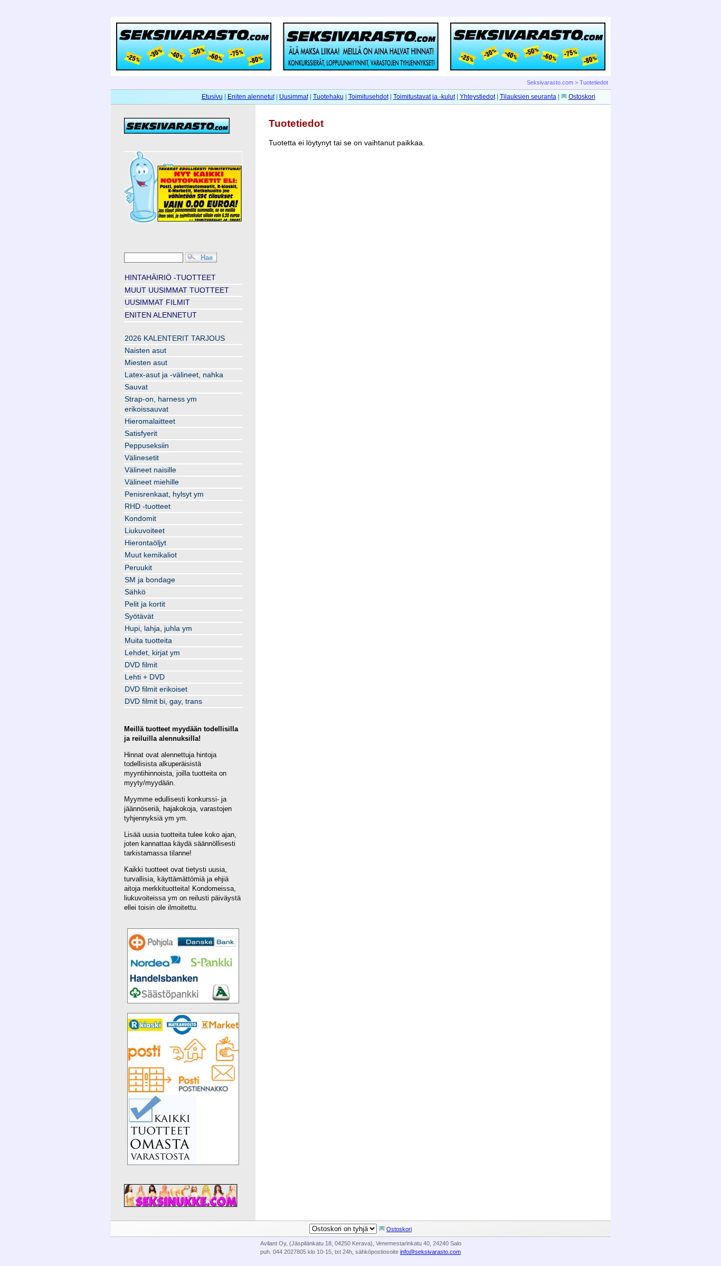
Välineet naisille (150, 470)
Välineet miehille (152, 482)
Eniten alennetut (250, 96)
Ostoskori (581, 96)
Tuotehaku (328, 96)
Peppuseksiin (147, 446)
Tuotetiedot (594, 82)
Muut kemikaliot (151, 555)
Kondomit (140, 519)
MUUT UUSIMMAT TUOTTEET (177, 290)
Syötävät (139, 616)
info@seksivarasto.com (430, 1252)
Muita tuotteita (148, 641)
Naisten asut (145, 351)
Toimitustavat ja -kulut (424, 96)
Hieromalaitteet (150, 421)
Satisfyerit (141, 433)
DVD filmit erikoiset (156, 689)
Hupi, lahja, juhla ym (158, 628)
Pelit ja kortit (145, 604)
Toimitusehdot (368, 96)
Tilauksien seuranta (528, 96)
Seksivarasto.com (550, 82)
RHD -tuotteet (147, 506)
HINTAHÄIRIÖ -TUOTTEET (170, 277)
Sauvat (136, 387)
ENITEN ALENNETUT (161, 315)
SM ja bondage (150, 580)
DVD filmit (141, 665)
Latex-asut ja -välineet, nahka (174, 375)
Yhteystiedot (477, 96)
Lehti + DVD (145, 677)
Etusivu (212, 96)
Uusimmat (293, 96)
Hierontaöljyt (145, 543)
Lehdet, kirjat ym (152, 653)
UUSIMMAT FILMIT (157, 302)
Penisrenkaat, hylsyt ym (164, 494)
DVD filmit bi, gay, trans (163, 701)
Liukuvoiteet (145, 531)
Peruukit (138, 568)
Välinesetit (142, 458)
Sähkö (135, 592)
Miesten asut (146, 363)
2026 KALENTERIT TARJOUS (175, 338)
